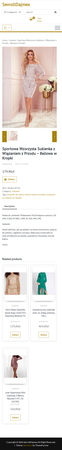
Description (9, 206)
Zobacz (11, 179)
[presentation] (4, 136)
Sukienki (12, 40)
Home (4, 40)
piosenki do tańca (15, 194)
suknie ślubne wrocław (35, 194)
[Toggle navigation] (57, 27)
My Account (7, 28)
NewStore (27, 445)
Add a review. (22, 163)
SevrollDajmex (16, 4)
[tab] (9, 206)
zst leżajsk (17, 197)
